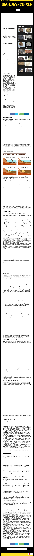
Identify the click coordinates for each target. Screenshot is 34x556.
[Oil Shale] (28, 58)
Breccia (18, 32)
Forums (3, 11)
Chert (18, 40)
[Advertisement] (17, 19)
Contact (3, 0)
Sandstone (26, 53)
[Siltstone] (21, 63)
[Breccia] (21, 30)
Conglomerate (26, 33)
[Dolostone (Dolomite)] (28, 44)
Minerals (21, 10)
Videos (15, 10)
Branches (6, 10)
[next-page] (19, 75)
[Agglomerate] (28, 70)
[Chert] (21, 37)
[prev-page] (18, 75)
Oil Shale (26, 60)
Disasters (26, 10)
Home (3, 10)
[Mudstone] (21, 44)
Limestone (26, 39)
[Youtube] (31, 0)
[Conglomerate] (28, 30)
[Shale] (21, 58)
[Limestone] (28, 37)
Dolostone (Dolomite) (27, 47)
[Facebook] (27, 0)
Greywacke (19, 54)
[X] (30, 0)
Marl (18, 73)
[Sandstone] (28, 51)
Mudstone (19, 47)
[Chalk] (28, 64)
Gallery (11, 10)
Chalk (25, 66)
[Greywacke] (21, 51)
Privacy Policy (6, 0)
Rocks (18, 10)
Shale (18, 60)
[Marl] (21, 70)
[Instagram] (28, 0)
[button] (31, 11)
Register (9, 0)
